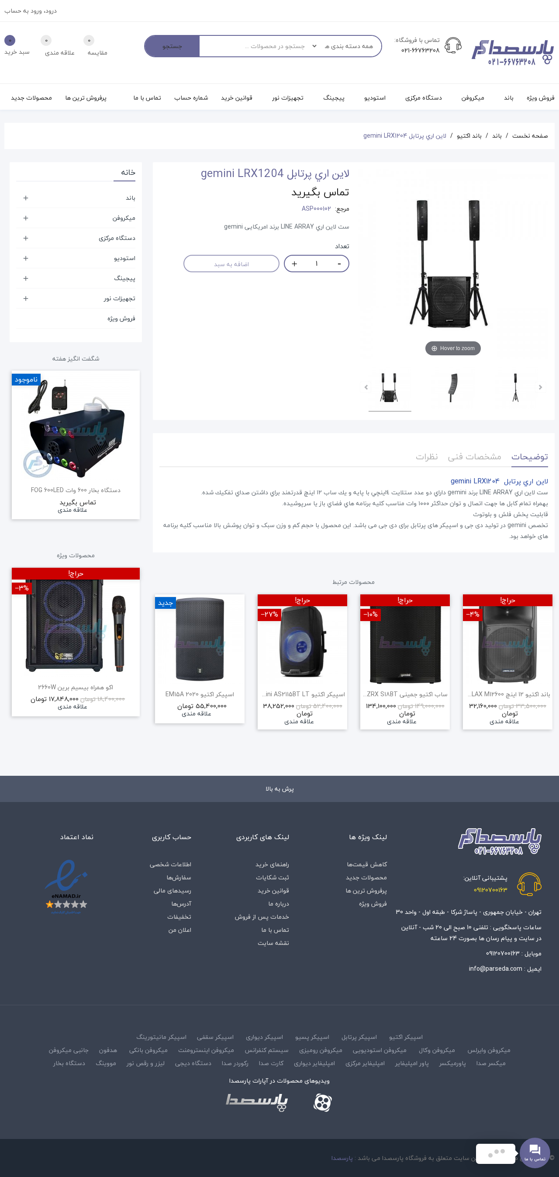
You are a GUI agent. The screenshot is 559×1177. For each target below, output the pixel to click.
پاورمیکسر (452, 1063)
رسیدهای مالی (172, 890)
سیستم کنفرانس (267, 1050)
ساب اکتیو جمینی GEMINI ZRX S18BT (405, 694)
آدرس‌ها (181, 903)
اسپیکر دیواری (264, 1036)
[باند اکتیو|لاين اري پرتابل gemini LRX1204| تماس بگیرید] (389, 389)
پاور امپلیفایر (412, 1063)
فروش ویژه (121, 318)
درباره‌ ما (278, 903)
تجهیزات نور (119, 298)
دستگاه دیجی (193, 1063)
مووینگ (106, 1063)
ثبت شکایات (272, 877)
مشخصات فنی (474, 456)
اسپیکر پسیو (312, 1036)
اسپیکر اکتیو (406, 1036)
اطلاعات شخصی (170, 864)
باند (130, 197)
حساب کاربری (171, 837)
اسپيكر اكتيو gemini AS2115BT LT (302, 694)
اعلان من (180, 929)
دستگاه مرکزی (117, 238)
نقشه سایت (273, 942)
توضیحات (529, 456)
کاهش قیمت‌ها (367, 864)
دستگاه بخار (69, 1063)
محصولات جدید (366, 877)
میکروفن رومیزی (320, 1050)
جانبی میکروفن (69, 1050)
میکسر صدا (491, 1063)
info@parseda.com (495, 968)
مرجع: (342, 209)
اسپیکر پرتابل (359, 1036)
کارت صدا (271, 1063)
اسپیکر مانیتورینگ (161, 1036)
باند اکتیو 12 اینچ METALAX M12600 (507, 694)
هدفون (108, 1050)
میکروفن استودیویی (380, 1050)
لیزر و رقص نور (146, 1063)
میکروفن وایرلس (489, 1050)
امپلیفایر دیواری (314, 1063)
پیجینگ (124, 278)
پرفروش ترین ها (366, 890)
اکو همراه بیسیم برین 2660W (75, 687)
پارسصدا (342, 1158)
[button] (159, 680)
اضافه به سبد (231, 264)
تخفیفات (179, 916)
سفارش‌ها (178, 877)
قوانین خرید (273, 890)
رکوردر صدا (235, 1063)
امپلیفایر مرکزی (365, 1063)
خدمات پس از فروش (262, 916)
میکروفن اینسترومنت (206, 1050)
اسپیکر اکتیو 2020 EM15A (200, 694)
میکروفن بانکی (148, 1050)
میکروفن (124, 217)
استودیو (124, 258)
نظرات (427, 456)
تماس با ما (275, 929)
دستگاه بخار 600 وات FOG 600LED (76, 490)
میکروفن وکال (437, 1050)
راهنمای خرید (272, 864)
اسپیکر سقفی (215, 1036)
